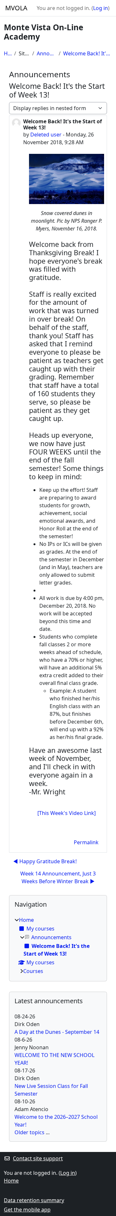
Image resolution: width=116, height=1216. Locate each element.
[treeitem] (58, 945)
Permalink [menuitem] (86, 842)
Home (8, 53)
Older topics (29, 1132)
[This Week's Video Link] (66, 813)
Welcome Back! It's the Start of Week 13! (87, 53)
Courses (33, 971)
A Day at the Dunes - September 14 (57, 1031)
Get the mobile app (27, 1209)
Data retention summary (34, 1200)
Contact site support (38, 1158)
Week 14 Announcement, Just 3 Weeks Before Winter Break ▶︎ (58, 877)
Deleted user (46, 134)
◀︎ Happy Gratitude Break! (45, 861)
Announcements (46, 53)
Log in (100, 8)
